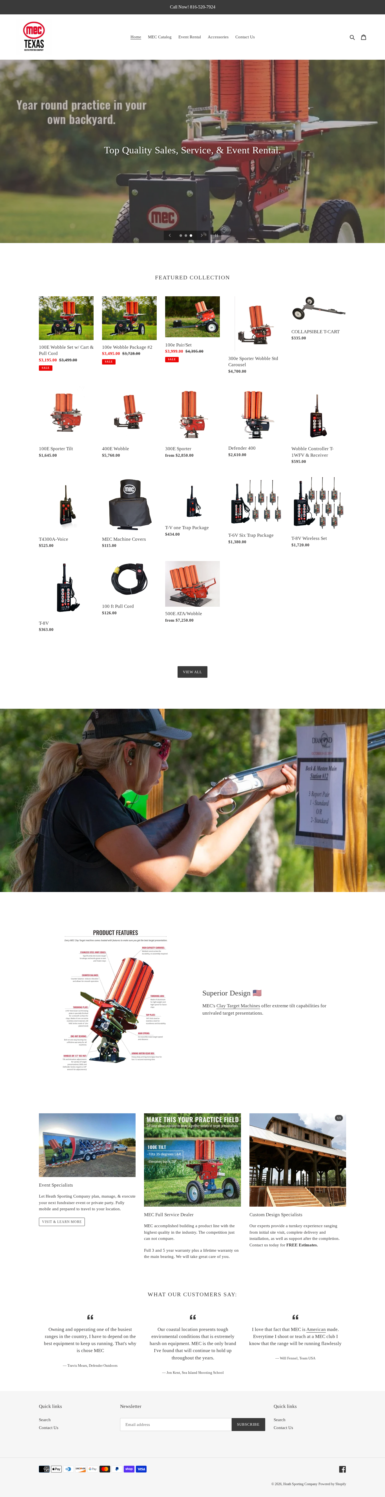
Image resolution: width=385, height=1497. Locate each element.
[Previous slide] (170, 235)
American (316, 1329)
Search (45, 1419)
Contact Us (48, 1427)
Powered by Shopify (332, 1484)
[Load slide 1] (181, 236)
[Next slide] (202, 235)
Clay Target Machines (238, 1005)
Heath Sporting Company (300, 1484)
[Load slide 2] (186, 236)
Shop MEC (192, 166)
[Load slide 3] (191, 236)
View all (192, 672)
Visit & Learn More (62, 1222)
